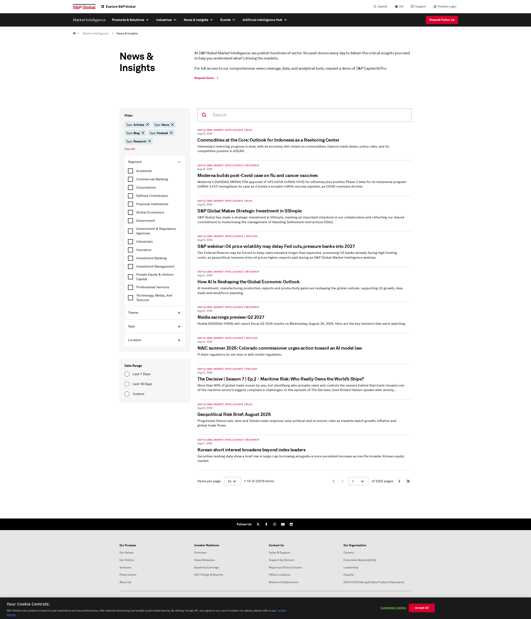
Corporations (146, 187)
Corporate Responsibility (359, 560)
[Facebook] (266, 524)
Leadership (350, 567)
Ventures (125, 567)
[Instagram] (274, 524)
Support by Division (281, 560)
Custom (138, 394)
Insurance (143, 250)
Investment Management (155, 266)
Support (420, 6)
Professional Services (152, 287)
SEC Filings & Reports (208, 575)
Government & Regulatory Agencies (156, 231)
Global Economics (150, 212)
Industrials (144, 242)
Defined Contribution (152, 196)
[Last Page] (408, 481)
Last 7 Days (141, 374)
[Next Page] (399, 481)
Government (145, 221)
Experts (348, 575)
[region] (265, 608)
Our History (126, 560)
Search (382, 6)
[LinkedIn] (291, 524)
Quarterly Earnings (206, 567)
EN (401, 6)
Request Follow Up (441, 20)
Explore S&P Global (121, 6)
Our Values (126, 552)
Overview (200, 552)
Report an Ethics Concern (285, 567)
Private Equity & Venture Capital (155, 277)
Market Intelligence (96, 33)
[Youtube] (283, 524)
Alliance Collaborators (283, 582)
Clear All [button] (129, 149)
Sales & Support (279, 552)
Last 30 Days (142, 384)
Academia (144, 171)
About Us (125, 582)
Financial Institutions (152, 204)
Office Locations (279, 575)
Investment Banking (151, 258)
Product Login (447, 6)
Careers (348, 552)
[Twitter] (258, 524)
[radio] (126, 374)
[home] (74, 33)
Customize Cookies (393, 608)
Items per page (209, 481)
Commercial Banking (152, 179)
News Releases (204, 560)
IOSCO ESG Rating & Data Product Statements (373, 582)
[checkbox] (155, 170)
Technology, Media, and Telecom (154, 297)
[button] (147, 124)
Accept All (422, 608)
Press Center (127, 575)
